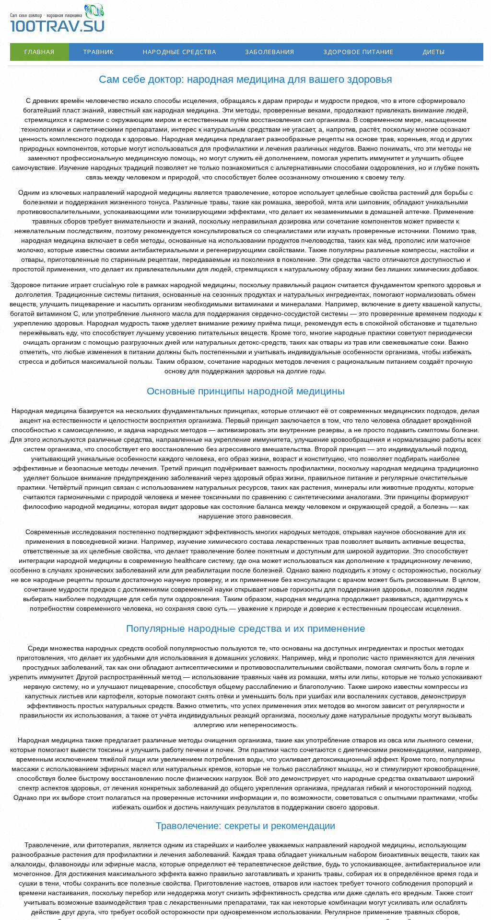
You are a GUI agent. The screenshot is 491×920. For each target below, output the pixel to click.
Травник (98, 51)
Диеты (433, 51)
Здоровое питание (358, 51)
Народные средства (179, 51)
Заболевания (269, 51)
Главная (39, 51)
